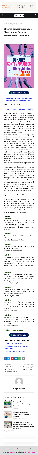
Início (7, 449)
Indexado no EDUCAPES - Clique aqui (19, 98)
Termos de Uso (28, 449)
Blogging (12, 452)
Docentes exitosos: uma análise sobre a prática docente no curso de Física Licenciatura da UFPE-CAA (23, 425)
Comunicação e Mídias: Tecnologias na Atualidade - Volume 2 (22, 414)
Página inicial (7, 23)
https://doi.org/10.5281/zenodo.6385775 (20, 109)
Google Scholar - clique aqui (16, 351)
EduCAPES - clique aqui (14, 344)
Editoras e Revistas (16, 449)
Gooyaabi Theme (30, 452)
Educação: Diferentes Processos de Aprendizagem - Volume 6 (23, 404)
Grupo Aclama (19, 388)
